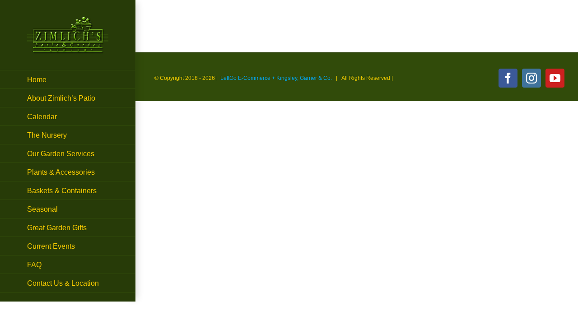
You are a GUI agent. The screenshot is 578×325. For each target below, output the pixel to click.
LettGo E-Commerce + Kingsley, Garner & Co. (276, 78)
